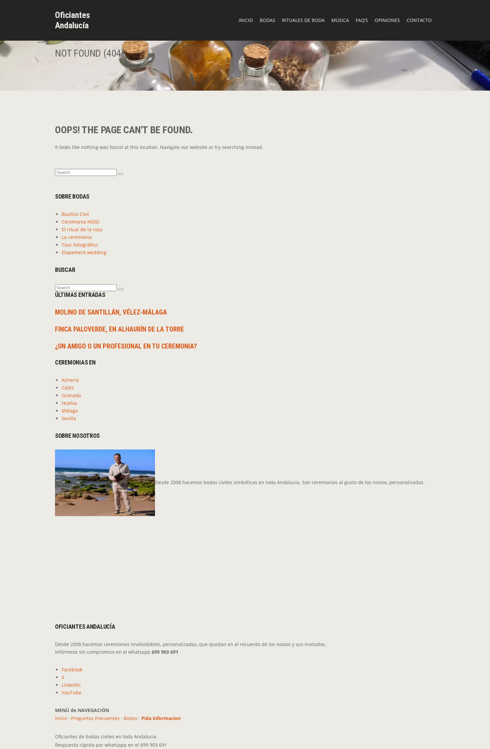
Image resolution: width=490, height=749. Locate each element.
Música (340, 20)
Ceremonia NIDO (80, 222)
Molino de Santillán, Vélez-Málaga (111, 312)
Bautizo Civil (75, 214)
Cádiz (68, 387)
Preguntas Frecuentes (95, 718)
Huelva (69, 403)
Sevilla (69, 418)
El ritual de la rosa (82, 229)
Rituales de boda (303, 20)
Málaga (70, 410)
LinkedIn (71, 685)
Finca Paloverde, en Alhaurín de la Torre (119, 329)
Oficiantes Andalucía (72, 20)
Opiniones (387, 20)
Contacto (419, 20)
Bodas (267, 20)
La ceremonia (77, 237)
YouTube (71, 692)
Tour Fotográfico (80, 245)
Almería (70, 380)
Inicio (246, 20)
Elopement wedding (84, 252)
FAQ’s (362, 20)
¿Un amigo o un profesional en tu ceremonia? (126, 346)
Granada (71, 395)
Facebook (72, 669)
